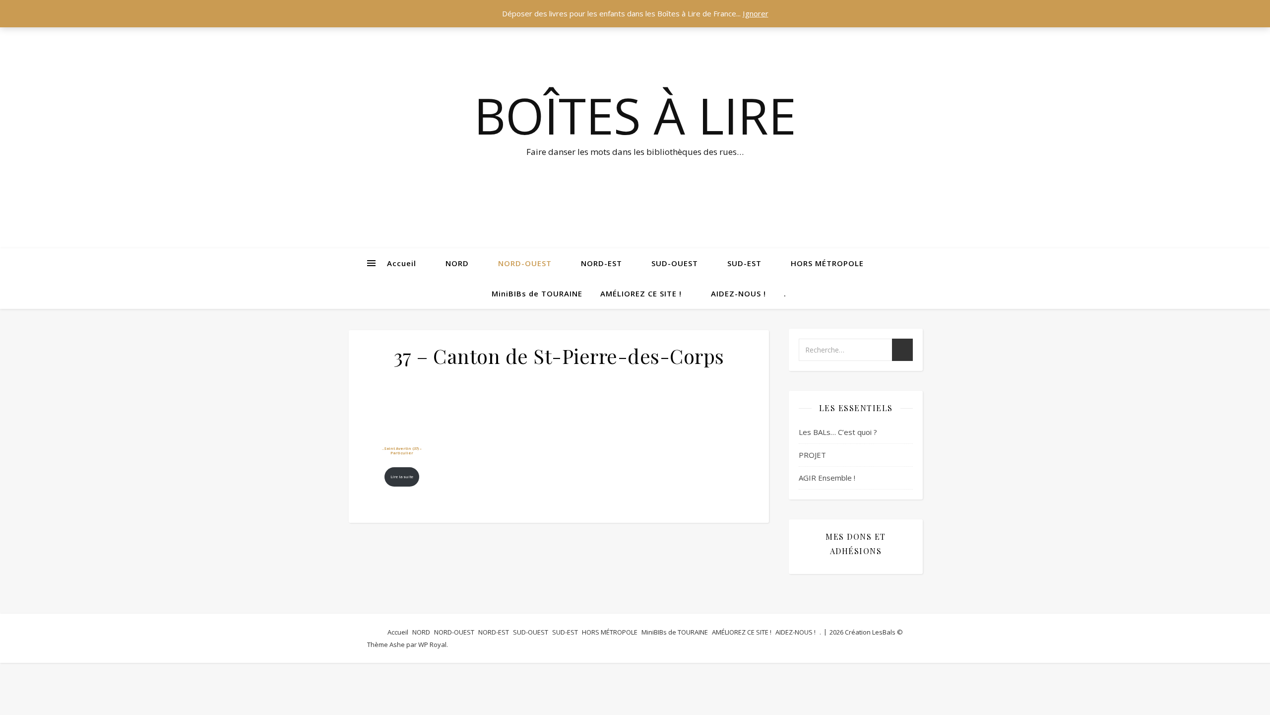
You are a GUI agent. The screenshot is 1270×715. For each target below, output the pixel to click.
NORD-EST (601, 263)
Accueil (401, 263)
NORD (457, 263)
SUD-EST (744, 263)
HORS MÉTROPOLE (827, 263)
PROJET (812, 455)
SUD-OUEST (674, 263)
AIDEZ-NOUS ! (738, 293)
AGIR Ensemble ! (827, 478)
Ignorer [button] (755, 13)
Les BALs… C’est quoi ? (838, 432)
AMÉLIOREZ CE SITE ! (641, 293)
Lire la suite (401, 476)
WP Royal (432, 644)
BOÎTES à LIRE (635, 115)
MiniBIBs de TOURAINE (537, 293)
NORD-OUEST (525, 263)
